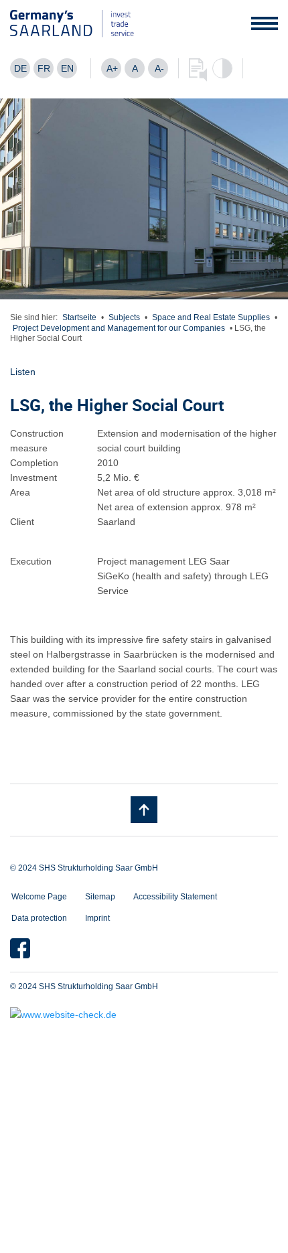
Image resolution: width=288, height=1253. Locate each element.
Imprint (97, 918)
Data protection (39, 918)
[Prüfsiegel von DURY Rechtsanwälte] (144, 1014)
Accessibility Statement (175, 896)
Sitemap (100, 896)
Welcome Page (39, 896)
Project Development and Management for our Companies (119, 328)
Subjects (124, 317)
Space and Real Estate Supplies (211, 317)
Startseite (79, 317)
